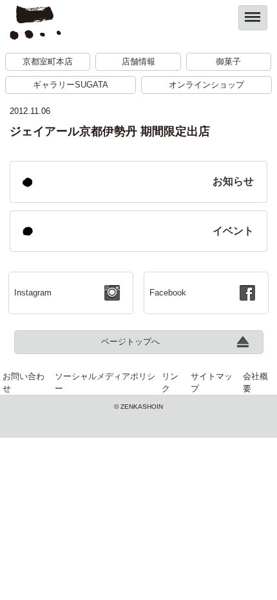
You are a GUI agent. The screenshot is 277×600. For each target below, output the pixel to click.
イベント (233, 230)
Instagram (33, 292)
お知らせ (233, 181)
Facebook (167, 292)
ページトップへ (130, 341)
